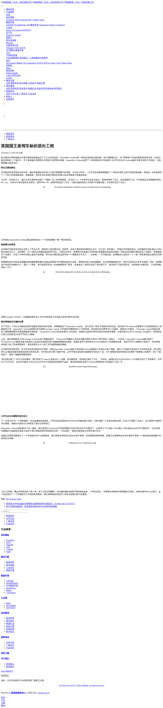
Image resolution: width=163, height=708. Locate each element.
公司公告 (10, 518)
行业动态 (10, 524)
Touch (18, 499)
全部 (8, 15)
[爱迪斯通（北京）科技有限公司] (81, 2)
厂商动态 (10, 139)
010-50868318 (7, 671)
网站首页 (10, 9)
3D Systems (11, 499)
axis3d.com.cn (43, 693)
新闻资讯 (10, 136)
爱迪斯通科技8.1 (18, 693)
